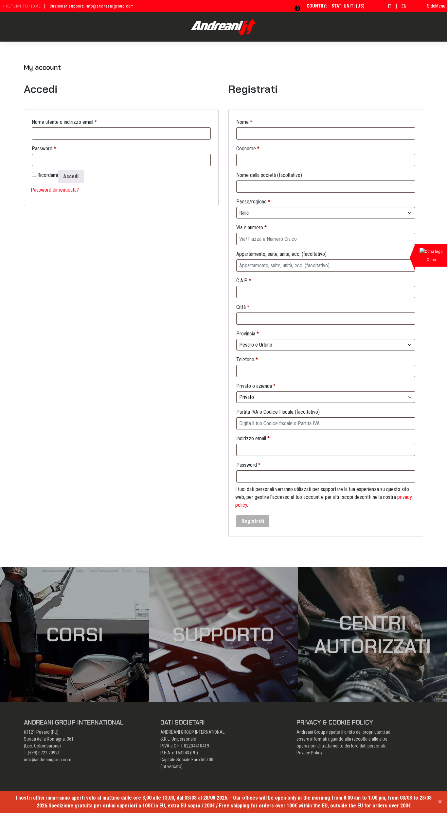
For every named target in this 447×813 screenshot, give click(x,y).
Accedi (71, 176)
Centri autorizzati (372, 634)
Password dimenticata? (55, 190)
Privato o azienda (256, 386)
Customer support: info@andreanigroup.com (92, 6)
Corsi (74, 634)
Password (44, 148)
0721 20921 (49, 752)
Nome (244, 122)
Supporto (223, 634)
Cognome (247, 148)
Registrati (252, 521)
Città (242, 307)
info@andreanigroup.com (47, 759)
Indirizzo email (253, 438)
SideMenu (436, 6)
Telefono (247, 359)
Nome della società (269, 175)
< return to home (22, 6)
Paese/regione (253, 202)
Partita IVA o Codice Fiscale (278, 412)
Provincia (247, 334)
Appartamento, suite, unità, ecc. (281, 254)
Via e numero (251, 227)
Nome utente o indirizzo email (64, 122)
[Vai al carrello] (293, 6)
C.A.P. (243, 280)
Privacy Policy (309, 752)
